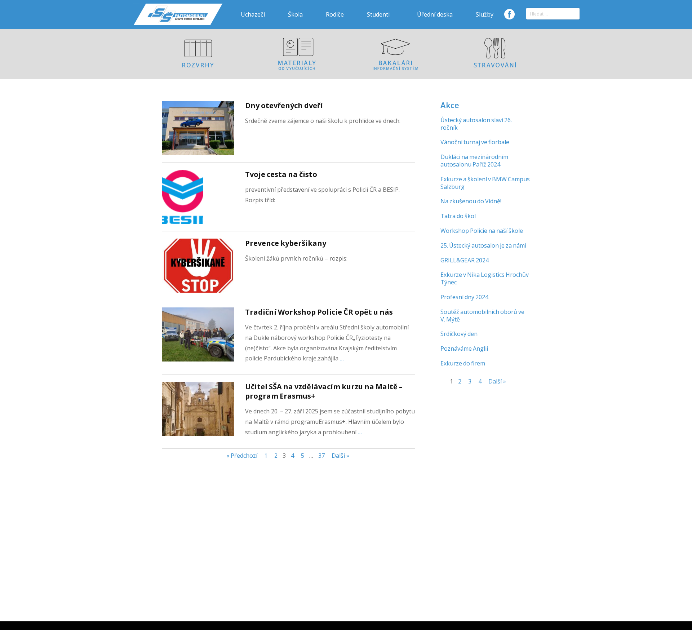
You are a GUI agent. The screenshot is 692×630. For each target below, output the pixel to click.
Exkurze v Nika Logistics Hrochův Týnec (484, 278)
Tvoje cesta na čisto (281, 174)
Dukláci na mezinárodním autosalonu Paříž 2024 (474, 160)
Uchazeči (253, 14)
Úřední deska (435, 14)
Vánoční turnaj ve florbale (474, 142)
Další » (340, 456)
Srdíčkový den (459, 334)
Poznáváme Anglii (464, 348)
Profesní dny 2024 (464, 297)
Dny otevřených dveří (284, 105)
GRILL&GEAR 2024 (464, 260)
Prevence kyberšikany (285, 243)
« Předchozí (241, 456)
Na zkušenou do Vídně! (470, 201)
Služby (484, 14)
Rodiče (335, 14)
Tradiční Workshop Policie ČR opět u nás (319, 312)
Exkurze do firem (462, 363)
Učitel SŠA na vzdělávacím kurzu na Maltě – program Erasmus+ (324, 391)
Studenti (378, 14)
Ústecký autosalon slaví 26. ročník (476, 124)
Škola (295, 14)
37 (321, 456)
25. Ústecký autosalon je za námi (483, 245)
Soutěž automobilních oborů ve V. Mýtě (482, 315)
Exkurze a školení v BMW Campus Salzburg (485, 183)
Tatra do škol (458, 216)
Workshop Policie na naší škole (481, 231)
